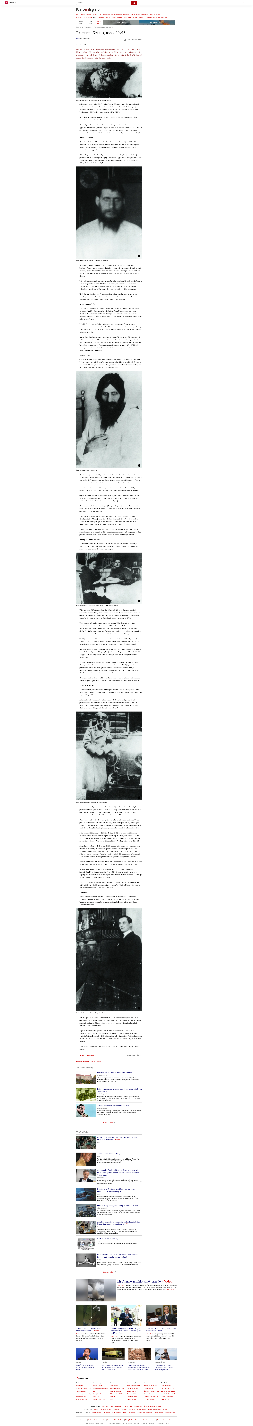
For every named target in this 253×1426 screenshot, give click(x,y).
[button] (109, 80)
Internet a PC (80, 17)
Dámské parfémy (121, 1412)
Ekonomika (144, 14)
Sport (125, 17)
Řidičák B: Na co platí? (168, 1394)
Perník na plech (132, 1399)
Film (98, 1156)
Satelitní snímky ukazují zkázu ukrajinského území (88, 1329)
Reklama (97, 1420)
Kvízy (130, 17)
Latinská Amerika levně (151, 1396)
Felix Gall (96, 1396)
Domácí (95, 14)
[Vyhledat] (134, 3)
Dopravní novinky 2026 (168, 1391)
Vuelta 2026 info (98, 1385)
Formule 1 (113, 1396)
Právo (78, 38)
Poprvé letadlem (149, 1388)
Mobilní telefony (97, 1412)
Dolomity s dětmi (149, 1399)
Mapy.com (105, 1406)
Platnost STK (165, 1399)
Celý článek (171, 1289)
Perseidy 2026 (127, 1406)
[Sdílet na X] (141, 1055)
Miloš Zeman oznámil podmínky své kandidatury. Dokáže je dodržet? (117, 1138)
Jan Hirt (95, 1391)
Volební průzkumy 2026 (83, 1388)
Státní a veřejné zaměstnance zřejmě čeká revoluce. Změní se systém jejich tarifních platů (126, 1330)
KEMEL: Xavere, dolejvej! (108, 1238)
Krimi (133, 14)
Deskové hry (141, 1412)
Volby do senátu (81, 1396)
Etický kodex (129, 1420)
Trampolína (115, 1409)
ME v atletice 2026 (116, 1394)
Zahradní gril (157, 1409)
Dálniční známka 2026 (168, 1388)
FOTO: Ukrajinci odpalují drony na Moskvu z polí (117, 1205)
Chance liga (114, 1385)
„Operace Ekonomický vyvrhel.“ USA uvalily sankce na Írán (161, 1329)
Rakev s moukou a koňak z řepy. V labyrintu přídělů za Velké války (119, 1090)
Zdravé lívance (131, 1391)
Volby (100, 14)
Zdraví (99, 1194)
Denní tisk (156, 17)
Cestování (100, 17)
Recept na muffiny (132, 1388)
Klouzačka (132, 1409)
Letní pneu (131, 1412)
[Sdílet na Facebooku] (138, 1055)
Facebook (83, 1420)
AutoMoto (89, 17)
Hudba (99, 1260)
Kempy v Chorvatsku (150, 1385)
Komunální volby (81, 1399)
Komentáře (126, 14)
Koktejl (158, 14)
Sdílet (135, 40)
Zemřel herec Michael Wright (109, 1153)
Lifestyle (152, 14)
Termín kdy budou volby (83, 1394)
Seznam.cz (246, 3)
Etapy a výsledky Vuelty (100, 1388)
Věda (94, 17)
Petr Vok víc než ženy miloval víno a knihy (114, 1072)
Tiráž (108, 1420)
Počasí (141, 17)
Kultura (138, 14)
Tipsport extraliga (115, 1391)
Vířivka (165, 1409)
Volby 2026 (79, 1385)
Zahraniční (106, 14)
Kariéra (103, 1420)
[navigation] (2, 2)
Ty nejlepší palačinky (133, 1385)
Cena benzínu (137, 1406)
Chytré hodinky (158, 1412)
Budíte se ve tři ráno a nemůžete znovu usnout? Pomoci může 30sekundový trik (116, 1190)
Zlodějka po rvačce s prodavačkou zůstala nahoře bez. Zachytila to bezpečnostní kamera (118, 1222)
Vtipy (98, 1142)
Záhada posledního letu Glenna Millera (113, 1105)
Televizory (149, 1412)
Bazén (96, 1409)
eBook (128, 40)
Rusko (99, 1061)
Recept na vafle (132, 1396)
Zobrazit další (108, 1122)
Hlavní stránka (80, 14)
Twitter (90, 1420)
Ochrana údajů (139, 1420)
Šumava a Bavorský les (151, 1391)
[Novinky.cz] (88, 10)
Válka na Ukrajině (116, 14)
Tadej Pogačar (97, 1394)
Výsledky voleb (81, 1391)
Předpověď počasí (115, 1406)
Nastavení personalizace (165, 1420)
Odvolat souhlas (151, 1420)
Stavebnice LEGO (109, 1412)
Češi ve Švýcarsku (150, 1394)
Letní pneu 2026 (166, 1385)
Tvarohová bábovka (133, 1394)
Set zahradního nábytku (144, 1409)
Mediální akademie (118, 1420)
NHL (111, 1399)
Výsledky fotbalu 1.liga (117, 1388)
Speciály (135, 17)
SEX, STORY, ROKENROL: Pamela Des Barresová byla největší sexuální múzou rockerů (117, 1255)
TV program (148, 17)
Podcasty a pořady (117, 17)
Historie (107, 17)
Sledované (164, 17)
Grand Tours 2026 (99, 1399)
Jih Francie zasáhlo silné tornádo (139, 1281)
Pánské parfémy (170, 1412)
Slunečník (124, 1409)
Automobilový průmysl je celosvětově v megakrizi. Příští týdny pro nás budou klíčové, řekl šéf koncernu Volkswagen (118, 1172)
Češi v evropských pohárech (152, 1406)
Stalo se (89, 14)
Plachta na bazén (105, 1409)
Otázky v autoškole (167, 1396)
